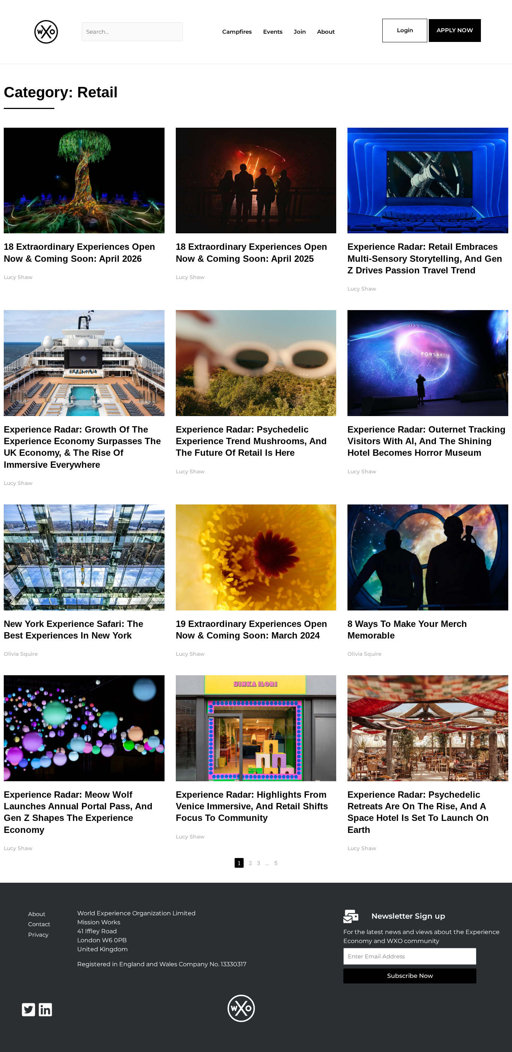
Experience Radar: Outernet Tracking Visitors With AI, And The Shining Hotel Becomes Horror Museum (426, 441)
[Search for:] (132, 31)
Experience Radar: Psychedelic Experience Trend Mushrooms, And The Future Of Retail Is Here (251, 441)
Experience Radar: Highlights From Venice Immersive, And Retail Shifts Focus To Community (252, 806)
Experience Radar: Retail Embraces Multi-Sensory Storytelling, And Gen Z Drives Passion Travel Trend (424, 258)
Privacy (38, 934)
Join (300, 31)
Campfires (237, 31)
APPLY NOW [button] (455, 30)
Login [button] (405, 30)
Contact (39, 924)
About (326, 31)
